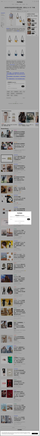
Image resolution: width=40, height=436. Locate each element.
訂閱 (28, 219)
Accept (35, 433)
